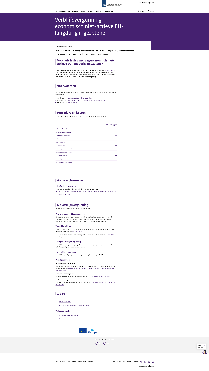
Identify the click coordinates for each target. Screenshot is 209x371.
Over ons (119, 361)
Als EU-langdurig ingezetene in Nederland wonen (74, 305)
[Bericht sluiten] (204, 345)
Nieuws (82, 11)
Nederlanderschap (73, 11)
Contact (113, 361)
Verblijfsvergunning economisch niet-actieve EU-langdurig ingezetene (89, 26)
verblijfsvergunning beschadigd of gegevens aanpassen (83, 268)
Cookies (56, 361)
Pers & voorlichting (127, 361)
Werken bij (98, 11)
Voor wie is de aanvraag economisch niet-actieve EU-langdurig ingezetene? (85, 62)
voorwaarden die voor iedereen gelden (79, 98)
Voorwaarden (66, 86)
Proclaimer (62, 361)
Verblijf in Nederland (60, 11)
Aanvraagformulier (70, 180)
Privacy (68, 361)
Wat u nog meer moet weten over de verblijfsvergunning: (73, 208)
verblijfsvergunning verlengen (101, 276)
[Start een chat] (204, 352)
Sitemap (74, 361)
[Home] (104, 4)
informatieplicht (77, 231)
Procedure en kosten (71, 112)
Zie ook (62, 293)
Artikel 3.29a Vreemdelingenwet (68, 315)
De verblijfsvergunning (72, 205)
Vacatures (136, 361)
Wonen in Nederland (65, 302)
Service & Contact (108, 11)
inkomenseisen (72, 102)
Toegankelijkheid (82, 361)
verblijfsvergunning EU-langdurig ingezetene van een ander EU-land (84, 100)
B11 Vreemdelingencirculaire (67, 319)
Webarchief (90, 361)
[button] (86, 125)
